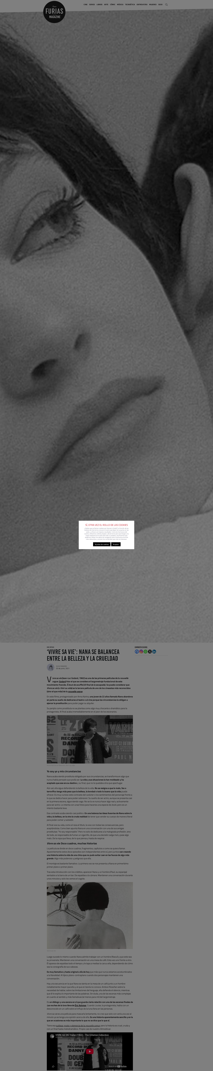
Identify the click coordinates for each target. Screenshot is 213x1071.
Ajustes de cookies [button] (102, 544)
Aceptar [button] (116, 544)
